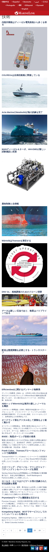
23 (35, 530)
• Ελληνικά (28, 5)
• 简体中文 (5, 2)
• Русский (40, 5)
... (15, 530)
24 (40, 530)
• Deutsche (26, 2)
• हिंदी (19, 5)
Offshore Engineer (37, 545)
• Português (10, 5)
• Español (16, 2)
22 (30, 530)
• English (24, 9)
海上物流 (5, 545)
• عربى (36, 2)
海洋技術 (25, 545)
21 (25, 530)
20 (20, 530)
